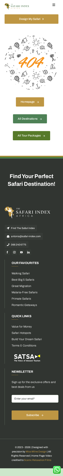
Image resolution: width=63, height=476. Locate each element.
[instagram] (14, 252)
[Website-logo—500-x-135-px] (17, 4)
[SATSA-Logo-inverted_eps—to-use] (27, 354)
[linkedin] (28, 252)
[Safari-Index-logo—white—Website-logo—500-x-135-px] (27, 207)
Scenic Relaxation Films (37, 460)
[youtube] (21, 252)
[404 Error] (31, 36)
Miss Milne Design (36, 451)
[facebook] (7, 252)
